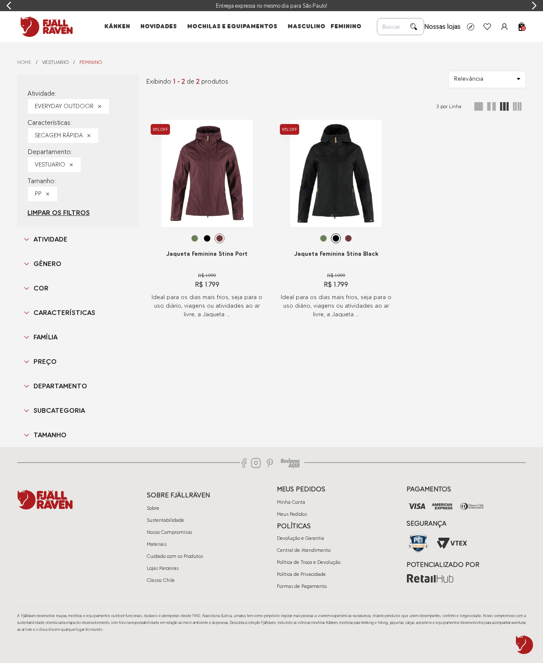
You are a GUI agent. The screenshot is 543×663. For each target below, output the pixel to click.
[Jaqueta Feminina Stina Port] (206, 173)
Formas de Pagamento (302, 586)
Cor (41, 288)
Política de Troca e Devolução (308, 562)
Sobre (153, 508)
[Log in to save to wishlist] (257, 126)
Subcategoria (59, 410)
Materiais (157, 544)
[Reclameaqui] (290, 463)
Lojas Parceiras (163, 568)
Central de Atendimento (304, 550)
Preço (45, 361)
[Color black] (207, 238)
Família (45, 337)
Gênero (47, 264)
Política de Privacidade (301, 574)
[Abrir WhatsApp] (524, 644)
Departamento (60, 386)
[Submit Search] (413, 26)
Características (64, 313)
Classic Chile (161, 580)
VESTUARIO (55, 62)
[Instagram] (255, 463)
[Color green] (194, 238)
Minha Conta (291, 502)
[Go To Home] (45, 26)
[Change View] (478, 106)
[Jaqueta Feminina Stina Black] (336, 173)
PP (38, 193)
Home (24, 62)
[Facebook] (244, 463)
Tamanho (50, 435)
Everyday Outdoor (64, 106)
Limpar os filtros (58, 213)
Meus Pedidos (292, 514)
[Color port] (219, 238)
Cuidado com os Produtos (175, 556)
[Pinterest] (269, 463)
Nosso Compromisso (169, 532)
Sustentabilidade (165, 520)
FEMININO (90, 62)
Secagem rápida (59, 135)
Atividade (50, 239)
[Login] (504, 26)
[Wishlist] (487, 26)
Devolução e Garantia (300, 538)
